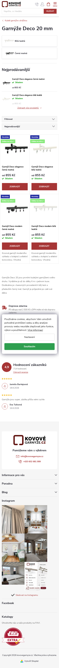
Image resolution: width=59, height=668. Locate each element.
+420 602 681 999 (32, 461)
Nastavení (29, 337)
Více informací (35, 330)
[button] (50, 657)
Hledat (50, 11)
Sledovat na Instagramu (27, 595)
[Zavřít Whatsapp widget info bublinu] (15, 653)
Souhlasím (29, 346)
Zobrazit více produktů (28, 108)
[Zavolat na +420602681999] (37, 4)
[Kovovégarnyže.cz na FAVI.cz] (13, 637)
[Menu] (55, 4)
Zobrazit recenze (20, 372)
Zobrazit (15, 186)
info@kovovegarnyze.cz (32, 456)
